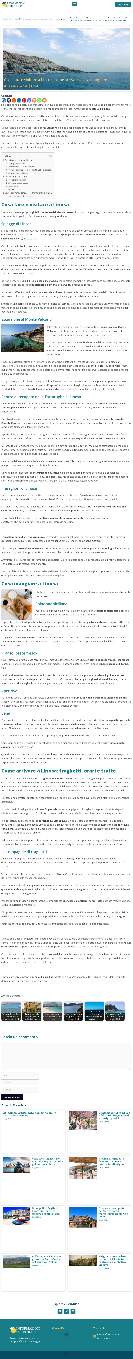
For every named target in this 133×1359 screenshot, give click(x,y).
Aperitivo (13, 186)
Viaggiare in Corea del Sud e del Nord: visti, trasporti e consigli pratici (114, 1115)
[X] (9, 100)
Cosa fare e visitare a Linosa (18, 160)
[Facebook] (4, 100)
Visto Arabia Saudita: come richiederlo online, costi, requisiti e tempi (30, 1114)
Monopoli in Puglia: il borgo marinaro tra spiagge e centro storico (46, 1211)
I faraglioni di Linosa (18, 173)
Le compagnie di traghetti (21, 196)
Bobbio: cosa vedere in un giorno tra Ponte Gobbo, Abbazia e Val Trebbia (47, 1259)
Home (5, 19)
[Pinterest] (24, 100)
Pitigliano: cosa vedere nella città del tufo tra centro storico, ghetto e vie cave (113, 1260)
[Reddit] (14, 100)
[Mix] (34, 100)
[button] (74, 4)
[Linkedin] (19, 100)
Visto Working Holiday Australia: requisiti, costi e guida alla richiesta (47, 1161)
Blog (11, 19)
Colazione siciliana (17, 179)
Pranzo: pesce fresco (18, 183)
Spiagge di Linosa (17, 163)
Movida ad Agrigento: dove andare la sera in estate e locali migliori (112, 1161)
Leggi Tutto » (8, 1119)
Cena (11, 189)
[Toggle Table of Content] (49, 156)
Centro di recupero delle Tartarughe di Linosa (30, 169)
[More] (44, 100)
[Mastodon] (29, 100)
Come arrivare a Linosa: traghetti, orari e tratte (28, 192)
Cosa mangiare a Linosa (16, 176)
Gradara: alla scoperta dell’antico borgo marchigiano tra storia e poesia (113, 1212)
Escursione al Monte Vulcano (22, 166)
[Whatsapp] (39, 100)
